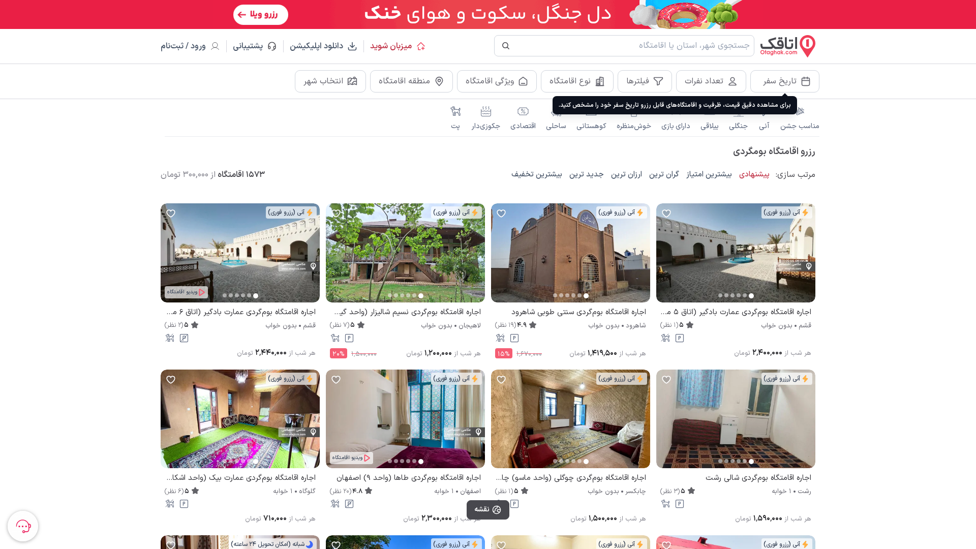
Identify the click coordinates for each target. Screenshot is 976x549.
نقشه (482, 509)
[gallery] (664, 258)
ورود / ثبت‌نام (183, 46)
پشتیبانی (252, 46)
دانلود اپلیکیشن (316, 46)
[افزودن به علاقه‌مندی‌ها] (666, 213)
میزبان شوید (391, 46)
